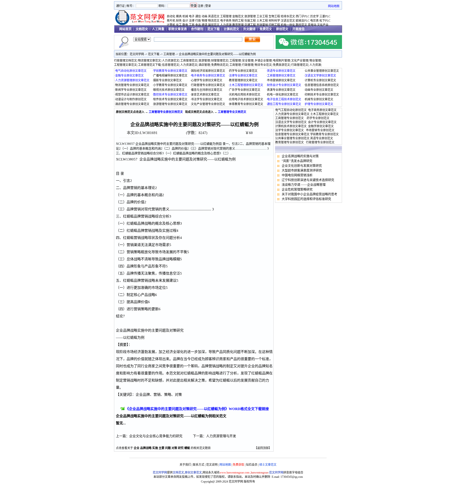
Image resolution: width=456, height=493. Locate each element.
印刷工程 (274, 25)
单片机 (171, 20)
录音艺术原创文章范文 (205, 94)
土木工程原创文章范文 (324, 114)
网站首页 (125, 29)
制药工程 (238, 20)
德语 (204, 25)
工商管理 (169, 54)
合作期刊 (197, 29)
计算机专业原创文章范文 (320, 80)
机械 (185, 16)
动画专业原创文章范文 (319, 90)
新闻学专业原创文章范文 (131, 90)
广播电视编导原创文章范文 (170, 75)
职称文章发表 (177, 29)
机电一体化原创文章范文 (282, 94)
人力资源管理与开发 (221, 436)
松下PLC (324, 20)
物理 (204, 20)
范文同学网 (137, 54)
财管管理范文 (219, 60)
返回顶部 (263, 448)
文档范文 (142, 29)
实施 (155, 448)
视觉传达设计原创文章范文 (132, 94)
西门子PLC (302, 16)
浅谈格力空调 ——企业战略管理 (304, 184)
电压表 (314, 20)
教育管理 (238, 25)
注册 (200, 6)
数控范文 (301, 25)
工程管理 (226, 16)
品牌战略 (146, 448)
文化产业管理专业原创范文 (208, 104)
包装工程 (250, 20)
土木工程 (262, 20)
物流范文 (213, 20)
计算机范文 (231, 29)
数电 (185, 25)
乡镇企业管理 (263, 60)
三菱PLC (324, 16)
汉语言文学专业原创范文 (291, 122)
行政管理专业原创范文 (320, 142)
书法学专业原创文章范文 (206, 99)
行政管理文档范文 (125, 60)
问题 (168, 448)
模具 (179, 16)
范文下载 (213, 29)
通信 (198, 16)
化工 (179, 25)
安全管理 (247, 60)
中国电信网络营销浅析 (297, 175)
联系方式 (198, 464)
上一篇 (121, 436)
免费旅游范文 (281, 65)
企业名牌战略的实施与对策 (300, 156)
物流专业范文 (263, 65)
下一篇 (198, 436)
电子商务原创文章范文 (322, 110)
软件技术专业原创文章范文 (170, 99)
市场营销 (262, 25)
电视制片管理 (281, 60)
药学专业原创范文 (318, 118)
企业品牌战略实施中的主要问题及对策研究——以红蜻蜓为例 (217, 54)
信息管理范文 (170, 65)
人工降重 (158, 29)
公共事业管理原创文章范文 (322, 70)
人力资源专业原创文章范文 (292, 114)
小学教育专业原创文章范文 (170, 85)
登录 (208, 6)
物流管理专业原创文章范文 (132, 85)
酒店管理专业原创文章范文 (132, 104)
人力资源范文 (170, 60)
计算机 (171, 25)
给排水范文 (288, 16)
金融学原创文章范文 (321, 126)
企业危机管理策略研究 (297, 189)
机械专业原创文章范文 (319, 99)
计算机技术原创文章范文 (291, 126)
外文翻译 (249, 29)
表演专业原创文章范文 (281, 90)
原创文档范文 (124, 112)
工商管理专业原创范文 (289, 118)
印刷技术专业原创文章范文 (322, 94)
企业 (136, 448)
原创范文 (282, 29)
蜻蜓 (187, 448)
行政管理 (247, 65)
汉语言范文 (288, 20)
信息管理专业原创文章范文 (292, 134)
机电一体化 (288, 25)
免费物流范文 (219, 65)
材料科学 (274, 20)
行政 (198, 20)
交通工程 (250, 25)
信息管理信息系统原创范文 (322, 85)
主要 (161, 448)
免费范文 (266, 29)
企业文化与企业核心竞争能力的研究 (155, 436)
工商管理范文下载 (149, 65)
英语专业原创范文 (321, 138)
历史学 (314, 16)
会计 (185, 20)
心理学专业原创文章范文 (206, 80)
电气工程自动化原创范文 (291, 110)
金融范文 (238, 16)
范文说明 (212, 464)
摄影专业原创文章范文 (167, 80)
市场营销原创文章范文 (281, 80)
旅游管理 (250, 16)
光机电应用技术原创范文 (244, 94)
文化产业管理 (299, 60)
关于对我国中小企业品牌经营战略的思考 (309, 194)
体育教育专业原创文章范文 (246, 104)
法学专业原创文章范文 (289, 130)
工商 (192, 25)
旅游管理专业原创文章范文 (170, 104)
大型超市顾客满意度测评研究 (302, 170)
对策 (174, 448)
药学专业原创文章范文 (243, 70)
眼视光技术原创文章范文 (169, 90)
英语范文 (213, 16)
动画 (204, 16)
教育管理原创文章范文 (243, 80)
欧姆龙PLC (302, 20)
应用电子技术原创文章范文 (246, 99)
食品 (198, 25)
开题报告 (298, 29)
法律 (192, 20)
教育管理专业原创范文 (289, 142)
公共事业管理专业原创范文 (292, 138)
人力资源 (226, 25)
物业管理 (315, 60)
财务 (179, 20)
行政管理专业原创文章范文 (208, 85)
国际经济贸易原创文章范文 (208, 70)
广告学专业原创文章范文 (244, 90)
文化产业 (322, 25)
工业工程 (262, 16)
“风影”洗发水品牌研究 (297, 161)
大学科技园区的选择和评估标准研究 (306, 199)
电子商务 (226, 20)
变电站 (312, 25)
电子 (192, 16)
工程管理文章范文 (125, 65)
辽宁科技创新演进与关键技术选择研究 (308, 180)
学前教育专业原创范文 (324, 134)
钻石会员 (251, 464)
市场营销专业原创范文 (320, 130)
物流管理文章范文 (149, 60)
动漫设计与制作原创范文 (131, 99)
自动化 (171, 16)
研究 (181, 448)
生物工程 (274, 16)
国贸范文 (213, 25)
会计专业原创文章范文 (322, 122)
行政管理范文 (299, 65)
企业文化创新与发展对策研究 (302, 165)
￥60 (249, 133)
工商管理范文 (188, 60)
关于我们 (185, 464)
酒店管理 (204, 65)
